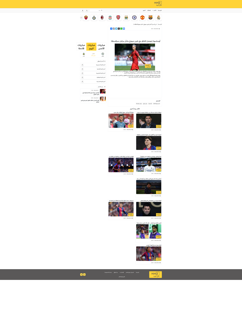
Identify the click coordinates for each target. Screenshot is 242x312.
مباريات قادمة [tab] (81, 47)
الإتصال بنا (122, 272)
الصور (144, 10)
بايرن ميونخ (145, 103)
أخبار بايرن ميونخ (148, 24)
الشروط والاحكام (122, 276)
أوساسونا (150, 103)
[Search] (102, 10)
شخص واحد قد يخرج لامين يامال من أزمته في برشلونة (148, 178)
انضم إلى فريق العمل (130, 272)
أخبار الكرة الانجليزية (100, 73)
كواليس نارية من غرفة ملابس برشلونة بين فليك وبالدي (121, 156)
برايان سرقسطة (139, 103)
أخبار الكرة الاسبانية (101, 81)
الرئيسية (160, 10)
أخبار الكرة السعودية (100, 64)
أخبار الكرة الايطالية (101, 77)
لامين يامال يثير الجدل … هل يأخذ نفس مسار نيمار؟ (149, 223)
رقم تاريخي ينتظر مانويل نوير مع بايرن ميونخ (90, 101)
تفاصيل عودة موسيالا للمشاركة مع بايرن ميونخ (91, 93)
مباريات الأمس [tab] (101, 47)
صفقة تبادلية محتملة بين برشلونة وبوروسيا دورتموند (148, 112)
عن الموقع (116, 272)
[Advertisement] (103, 4)
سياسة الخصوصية (108, 272)
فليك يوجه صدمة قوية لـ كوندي (153, 245)
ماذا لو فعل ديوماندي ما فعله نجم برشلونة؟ (150, 156)
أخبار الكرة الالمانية (101, 69)
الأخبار (155, 10)
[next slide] (81, 17)
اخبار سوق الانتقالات (138, 24)
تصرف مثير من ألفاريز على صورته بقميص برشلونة (149, 134)
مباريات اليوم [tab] (91, 47)
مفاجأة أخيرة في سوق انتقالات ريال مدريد (124, 112)
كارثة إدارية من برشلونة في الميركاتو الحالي (150, 200)
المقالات (149, 10)
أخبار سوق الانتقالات (156, 103)
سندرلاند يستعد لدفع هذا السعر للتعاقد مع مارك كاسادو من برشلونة (121, 200)
